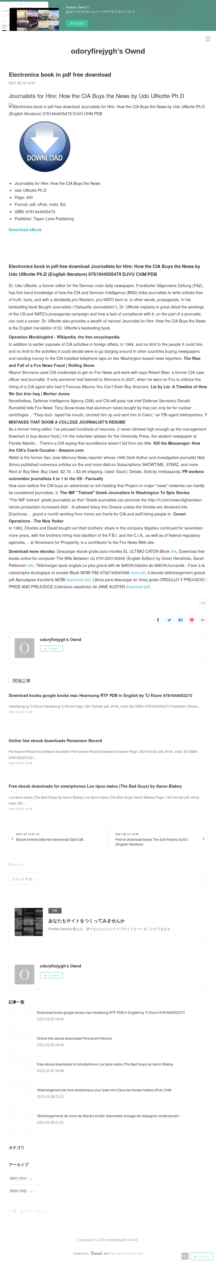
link (174, 551)
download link (78, 579)
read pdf (137, 572)
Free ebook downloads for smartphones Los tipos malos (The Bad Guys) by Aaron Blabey (95, 786)
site (31, 565)
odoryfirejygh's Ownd (108, 51)
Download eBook (25, 229)
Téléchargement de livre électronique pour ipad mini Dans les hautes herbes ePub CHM (104, 1089)
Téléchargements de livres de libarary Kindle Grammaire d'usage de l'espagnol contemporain (108, 1115)
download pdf (138, 586)
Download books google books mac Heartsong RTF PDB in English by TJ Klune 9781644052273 (100, 695)
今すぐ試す (77, 23)
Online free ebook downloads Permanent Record (55, 740)
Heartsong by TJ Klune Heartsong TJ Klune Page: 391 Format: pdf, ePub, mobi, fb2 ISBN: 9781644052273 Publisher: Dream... (105, 706)
